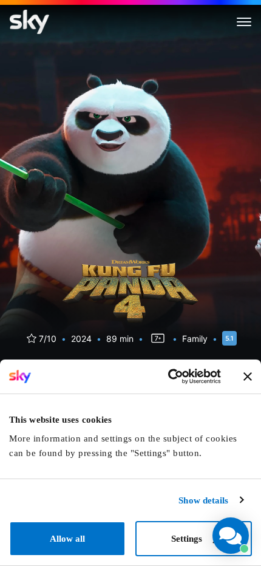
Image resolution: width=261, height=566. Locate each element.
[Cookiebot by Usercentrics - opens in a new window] (168, 376)
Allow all (67, 539)
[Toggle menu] (244, 22)
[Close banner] (247, 376)
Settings (186, 539)
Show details (203, 500)
